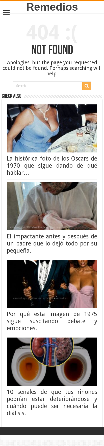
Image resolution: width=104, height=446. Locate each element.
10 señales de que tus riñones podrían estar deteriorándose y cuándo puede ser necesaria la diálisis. (52, 402)
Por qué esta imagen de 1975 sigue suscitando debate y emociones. (52, 321)
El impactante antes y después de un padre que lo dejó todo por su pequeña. (52, 243)
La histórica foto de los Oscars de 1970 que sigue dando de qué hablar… (52, 165)
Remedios (52, 7)
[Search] (86, 86)
